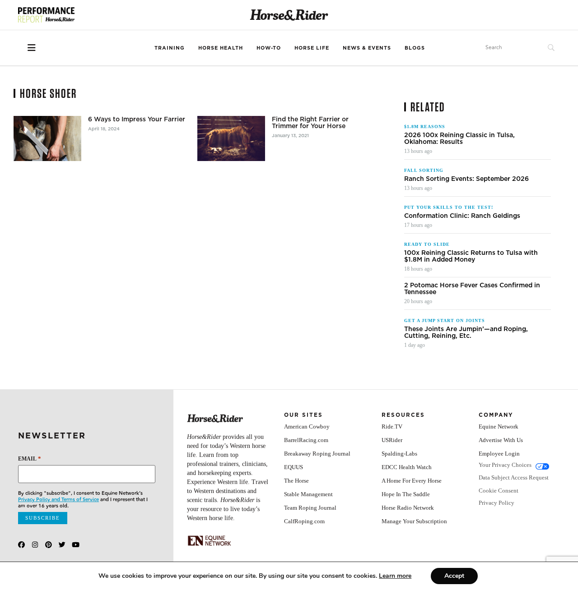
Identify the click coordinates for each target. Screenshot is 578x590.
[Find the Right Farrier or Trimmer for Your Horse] (231, 138)
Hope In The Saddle (406, 494)
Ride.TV (392, 426)
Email (29, 458)
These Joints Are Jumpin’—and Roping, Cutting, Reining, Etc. (466, 332)
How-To (268, 48)
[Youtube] (75, 544)
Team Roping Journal (310, 507)
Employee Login (499, 453)
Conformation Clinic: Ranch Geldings (462, 215)
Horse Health (220, 48)
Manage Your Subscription (414, 521)
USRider (392, 440)
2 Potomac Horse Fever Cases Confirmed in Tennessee (472, 288)
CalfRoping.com (304, 521)
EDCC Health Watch (407, 467)
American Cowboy (307, 426)
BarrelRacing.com (306, 440)
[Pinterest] (48, 544)
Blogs (415, 48)
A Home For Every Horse (412, 480)
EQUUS (293, 467)
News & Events (367, 48)
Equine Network (498, 426)
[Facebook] (21, 544)
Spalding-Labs (399, 453)
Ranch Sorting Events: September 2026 (466, 178)
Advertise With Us (501, 440)
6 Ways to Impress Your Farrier (136, 119)
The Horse (296, 480)
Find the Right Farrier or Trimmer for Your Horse (310, 122)
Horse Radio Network (408, 507)
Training (169, 48)
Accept (454, 576)
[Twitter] (62, 544)
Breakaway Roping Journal (317, 453)
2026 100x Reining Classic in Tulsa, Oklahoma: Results (459, 138)
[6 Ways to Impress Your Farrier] (47, 138)
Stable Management (308, 494)
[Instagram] (35, 544)
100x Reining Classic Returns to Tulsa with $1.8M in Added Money (471, 256)
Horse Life (311, 48)
